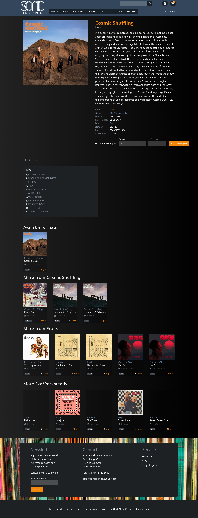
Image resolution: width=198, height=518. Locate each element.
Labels (119, 11)
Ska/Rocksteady (118, 113)
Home (55, 11)
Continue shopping (107, 143)
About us (147, 456)
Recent (93, 11)
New (66, 11)
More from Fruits (40, 328)
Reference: (153, 139)
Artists (106, 11)
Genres (131, 11)
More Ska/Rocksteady (45, 384)
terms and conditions (62, 509)
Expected (78, 11)
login (43, 269)
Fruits (113, 123)
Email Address (38, 478)
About (173, 11)
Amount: (123, 139)
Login (113, 109)
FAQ (165, 11)
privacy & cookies (89, 509)
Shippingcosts (151, 465)
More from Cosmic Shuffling (51, 277)
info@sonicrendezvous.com (100, 478)
